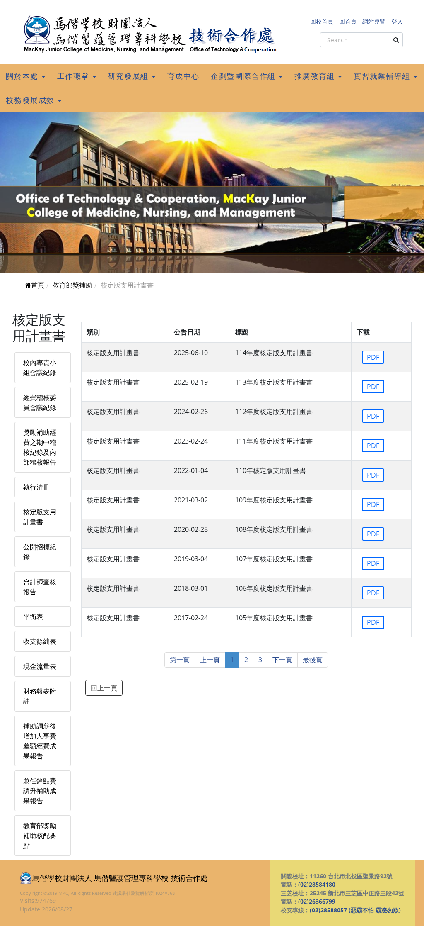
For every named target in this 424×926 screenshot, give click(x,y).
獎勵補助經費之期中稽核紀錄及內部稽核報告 (39, 447)
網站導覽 (373, 21)
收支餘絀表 (39, 641)
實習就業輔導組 (382, 76)
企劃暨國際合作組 (243, 76)
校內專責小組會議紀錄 (39, 367)
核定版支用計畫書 (39, 516)
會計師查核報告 (39, 586)
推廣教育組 (314, 76)
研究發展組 (128, 76)
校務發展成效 (30, 100)
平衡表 (33, 616)
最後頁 (313, 659)
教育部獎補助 (72, 285)
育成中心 (183, 76)
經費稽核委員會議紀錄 (39, 402)
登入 (397, 21)
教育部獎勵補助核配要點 (39, 835)
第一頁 (180, 659)
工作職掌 (73, 76)
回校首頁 (321, 21)
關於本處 (22, 76)
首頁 (37, 285)
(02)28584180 (316, 884)
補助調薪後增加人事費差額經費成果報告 (39, 740)
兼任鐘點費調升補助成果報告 (39, 790)
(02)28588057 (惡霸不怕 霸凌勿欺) (355, 910)
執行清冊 (36, 487)
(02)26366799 (316, 901)
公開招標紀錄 (39, 551)
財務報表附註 (39, 696)
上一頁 (210, 659)
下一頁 (282, 659)
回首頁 (348, 21)
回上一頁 (104, 687)
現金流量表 (39, 666)
